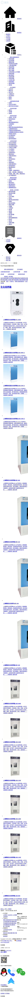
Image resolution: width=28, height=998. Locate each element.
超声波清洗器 (12, 191)
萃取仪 (10, 198)
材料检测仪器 (10, 923)
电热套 (10, 209)
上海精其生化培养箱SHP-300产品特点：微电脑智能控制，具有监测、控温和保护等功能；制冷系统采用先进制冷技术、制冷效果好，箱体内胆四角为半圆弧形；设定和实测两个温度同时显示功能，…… (15, 486)
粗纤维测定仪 (12, 184)
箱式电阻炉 (11, 75)
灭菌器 (10, 206)
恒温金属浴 (11, 81)
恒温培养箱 (11, 67)
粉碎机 (10, 194)
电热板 (10, 85)
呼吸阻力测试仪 (12, 133)
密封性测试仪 (12, 119)
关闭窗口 (3, 993)
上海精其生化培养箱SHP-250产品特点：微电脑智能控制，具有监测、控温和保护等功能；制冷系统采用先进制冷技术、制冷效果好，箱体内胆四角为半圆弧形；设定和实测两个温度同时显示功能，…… (15, 548)
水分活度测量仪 (12, 179)
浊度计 (10, 157)
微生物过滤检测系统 (13, 199)
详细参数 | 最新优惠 (11, 329)
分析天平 (11, 89)
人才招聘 (8, 39)
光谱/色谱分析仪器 (8, 921)
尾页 (10, 909)
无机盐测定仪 (12, 165)
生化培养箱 (11, 60)
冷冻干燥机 (11, 196)
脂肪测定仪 (11, 182)
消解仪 (10, 168)
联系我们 (19, 32)
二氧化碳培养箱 (12, 65)
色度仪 (10, 160)
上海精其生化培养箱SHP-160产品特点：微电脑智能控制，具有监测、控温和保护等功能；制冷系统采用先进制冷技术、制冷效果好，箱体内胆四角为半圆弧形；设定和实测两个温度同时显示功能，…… (15, 610)
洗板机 (10, 113)
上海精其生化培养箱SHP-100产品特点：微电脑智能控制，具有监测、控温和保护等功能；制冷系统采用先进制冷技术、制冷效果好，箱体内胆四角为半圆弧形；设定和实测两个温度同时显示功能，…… (15, 671)
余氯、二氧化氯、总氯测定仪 (16, 172)
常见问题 (8, 258)
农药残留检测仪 (12, 144)
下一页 (7, 909)
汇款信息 (8, 40)
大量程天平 (11, 93)
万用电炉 (11, 208)
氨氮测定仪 (11, 154)
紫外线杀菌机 (12, 203)
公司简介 (8, 36)
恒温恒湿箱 (11, 58)
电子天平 (11, 92)
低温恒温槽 (11, 76)
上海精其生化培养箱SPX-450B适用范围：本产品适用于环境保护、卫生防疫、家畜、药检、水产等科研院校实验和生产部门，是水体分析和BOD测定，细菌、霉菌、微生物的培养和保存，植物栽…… (15, 326)
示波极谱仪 (11, 124)
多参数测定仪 (12, 152)
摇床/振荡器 (11, 83)
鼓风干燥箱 (11, 68)
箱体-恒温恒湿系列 (19, 281)
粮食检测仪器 (10, 924)
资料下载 (8, 260)
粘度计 (10, 97)
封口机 (10, 125)
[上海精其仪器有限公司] (5, 3)
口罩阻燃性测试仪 (13, 128)
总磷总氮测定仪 (12, 155)
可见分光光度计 (12, 104)
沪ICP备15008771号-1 (7, 940)
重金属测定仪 (12, 167)
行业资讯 (8, 241)
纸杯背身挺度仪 (12, 138)
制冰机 (10, 219)
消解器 (10, 212)
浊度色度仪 (11, 162)
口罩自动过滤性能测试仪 (15, 130)
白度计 (10, 120)
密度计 (10, 98)
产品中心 (19, 54)
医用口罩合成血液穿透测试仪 (16, 127)
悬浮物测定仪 (12, 159)
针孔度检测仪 (12, 135)
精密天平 (11, 90)
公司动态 (8, 239)
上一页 (4, 909)
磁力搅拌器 (11, 214)
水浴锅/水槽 (11, 80)
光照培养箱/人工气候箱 (14, 71)
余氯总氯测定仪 (12, 164)
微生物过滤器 (12, 193)
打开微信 (7, 993)
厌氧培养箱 (11, 73)
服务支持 (19, 255)
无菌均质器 (11, 222)
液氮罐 (10, 111)
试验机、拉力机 (12, 117)
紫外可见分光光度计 (13, 106)
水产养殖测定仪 (12, 175)
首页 (7, 281)
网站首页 (19, 18)
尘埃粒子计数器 (12, 147)
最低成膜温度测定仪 (13, 122)
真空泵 (10, 221)
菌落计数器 (11, 204)
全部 (2, 278)
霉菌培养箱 (11, 62)
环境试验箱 (11, 78)
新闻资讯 (19, 238)
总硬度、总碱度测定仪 (14, 170)
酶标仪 (10, 110)
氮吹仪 (10, 224)
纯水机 (10, 216)
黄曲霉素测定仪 (12, 187)
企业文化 (8, 37)
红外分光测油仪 (12, 142)
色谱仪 (10, 102)
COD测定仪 (11, 149)
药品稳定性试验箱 (13, 63)
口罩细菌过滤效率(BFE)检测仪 (16, 132)
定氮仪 (10, 181)
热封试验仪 (11, 137)
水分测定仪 (11, 95)
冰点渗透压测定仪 (13, 146)
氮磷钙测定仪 (12, 186)
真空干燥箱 (11, 70)
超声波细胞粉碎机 (13, 217)
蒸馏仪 (10, 201)
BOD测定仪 (11, 150)
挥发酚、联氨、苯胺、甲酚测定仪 (17, 173)
